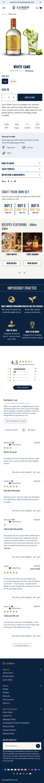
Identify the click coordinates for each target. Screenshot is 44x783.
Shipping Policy (9, 719)
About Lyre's (8, 673)
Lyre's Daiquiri (32, 254)
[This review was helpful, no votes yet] (34, 472)
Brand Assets (8, 676)
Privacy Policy (8, 726)
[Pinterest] (15, 181)
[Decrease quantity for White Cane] (4, 97)
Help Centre (8, 712)
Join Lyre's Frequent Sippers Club (22, 2)
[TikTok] (27, 773)
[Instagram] (23, 773)
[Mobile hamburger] (4, 8)
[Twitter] (11, 181)
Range (5, 689)
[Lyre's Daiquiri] (32, 242)
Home (4, 14)
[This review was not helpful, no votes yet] (38, 472)
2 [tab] (13, 59)
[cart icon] (40, 8)
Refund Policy (8, 733)
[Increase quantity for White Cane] (13, 97)
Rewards (6, 696)
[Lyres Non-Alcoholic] (20, 8)
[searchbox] (12, 430)
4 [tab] (20, 59)
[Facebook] (8, 181)
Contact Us (7, 716)
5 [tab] (23, 59)
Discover (6, 703)
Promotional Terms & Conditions (16, 723)
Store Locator (8, 699)
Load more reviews (22, 645)
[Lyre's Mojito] (11, 242)
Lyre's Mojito (11, 254)
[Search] (37, 8)
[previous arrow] (4, 2)
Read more (7, 548)
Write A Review (22, 388)
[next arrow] (40, 2)
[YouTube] (30, 773)
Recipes (6, 692)
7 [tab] (30, 59)
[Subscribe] (38, 746)
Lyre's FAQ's (7, 680)
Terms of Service (9, 730)
